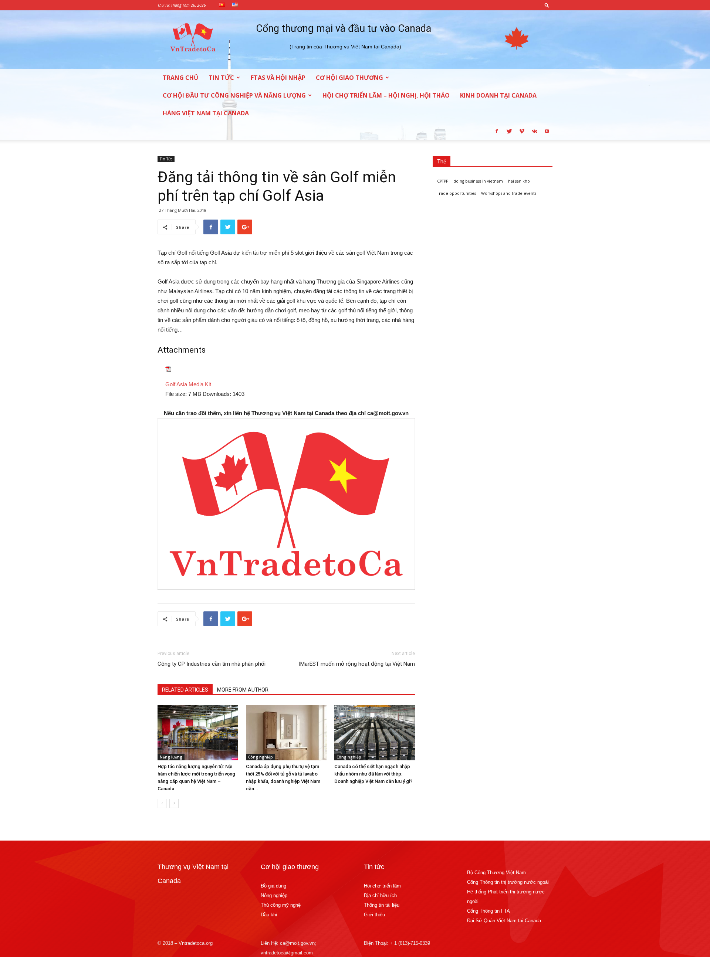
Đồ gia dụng (273, 886)
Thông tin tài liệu (381, 905)
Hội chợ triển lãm (382, 886)
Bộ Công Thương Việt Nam (496, 872)
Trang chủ (180, 78)
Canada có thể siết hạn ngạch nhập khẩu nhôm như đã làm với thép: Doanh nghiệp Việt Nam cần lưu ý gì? (373, 774)
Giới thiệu (374, 914)
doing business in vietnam (478, 181)
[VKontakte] (534, 131)
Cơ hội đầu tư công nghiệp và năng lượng (234, 95)
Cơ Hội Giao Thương (349, 78)
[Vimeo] (521, 131)
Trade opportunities (456, 193)
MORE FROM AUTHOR (242, 690)
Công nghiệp (260, 757)
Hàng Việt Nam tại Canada (206, 113)
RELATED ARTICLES (185, 690)
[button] (546, 5)
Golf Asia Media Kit (188, 384)
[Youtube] (546, 131)
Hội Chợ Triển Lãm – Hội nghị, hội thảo (386, 95)
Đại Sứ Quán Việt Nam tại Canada (504, 920)
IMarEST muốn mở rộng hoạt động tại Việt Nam (357, 664)
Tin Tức (221, 78)
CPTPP (442, 181)
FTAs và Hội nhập (278, 78)
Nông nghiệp (274, 895)
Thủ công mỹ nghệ (281, 905)
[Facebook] (496, 131)
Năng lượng (171, 757)
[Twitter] (509, 131)
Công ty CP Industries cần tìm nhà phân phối (212, 664)
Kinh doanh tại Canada (498, 95)
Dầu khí (269, 914)
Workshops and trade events (508, 193)
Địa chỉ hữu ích (380, 895)
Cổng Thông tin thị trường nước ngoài (508, 882)
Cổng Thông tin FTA (489, 911)
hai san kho (519, 181)
